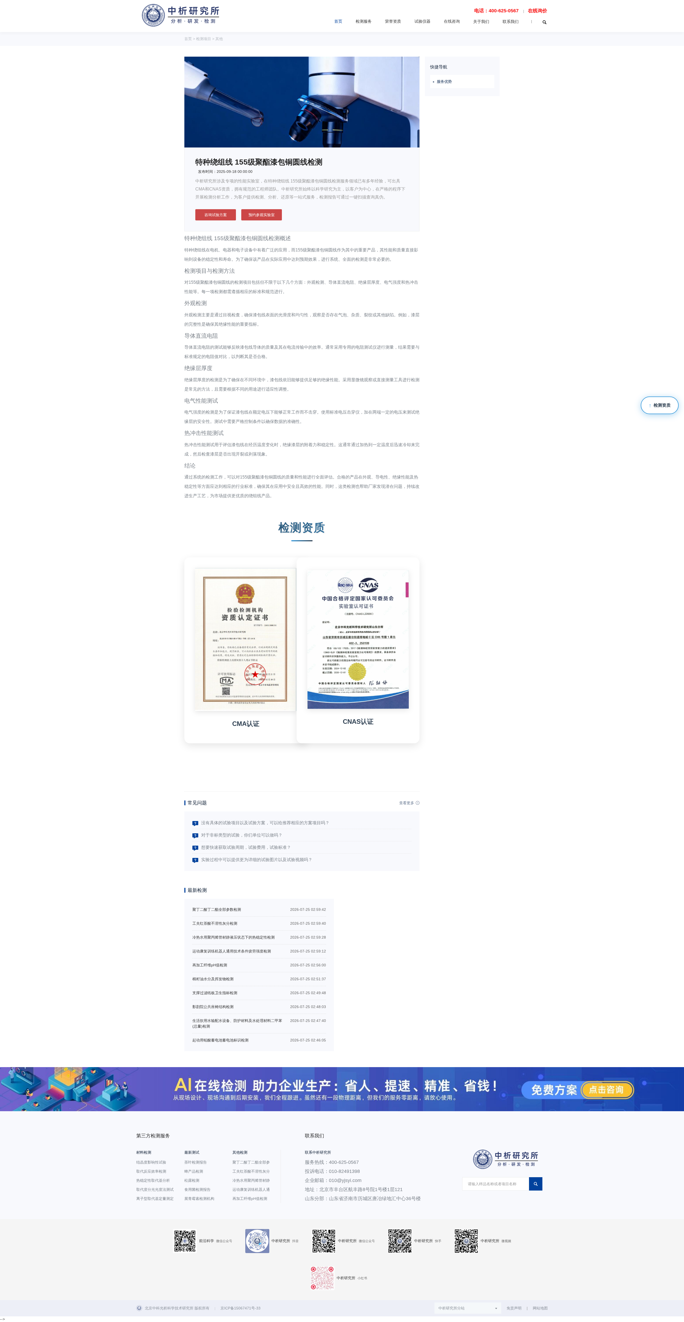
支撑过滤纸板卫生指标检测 (214, 993)
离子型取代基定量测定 (155, 1198)
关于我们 (481, 21)
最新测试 (191, 1152)
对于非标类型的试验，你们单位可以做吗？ (241, 835)
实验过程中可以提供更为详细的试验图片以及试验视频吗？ (256, 859)
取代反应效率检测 (151, 1171)
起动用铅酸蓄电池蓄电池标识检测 (220, 1040)
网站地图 (540, 1308)
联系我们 (511, 21)
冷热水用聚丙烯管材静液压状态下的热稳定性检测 (233, 937)
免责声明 (514, 1308)
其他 (219, 39)
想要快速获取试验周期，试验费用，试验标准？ (246, 847)
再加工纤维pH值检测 (209, 965)
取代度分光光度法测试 (155, 1189)
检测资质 (662, 405)
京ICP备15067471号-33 (240, 1308)
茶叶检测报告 (195, 1162)
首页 (338, 21)
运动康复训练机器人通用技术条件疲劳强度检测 (231, 951)
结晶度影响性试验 (151, 1162)
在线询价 (537, 10)
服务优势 (444, 81)
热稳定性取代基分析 (153, 1180)
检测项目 (203, 39)
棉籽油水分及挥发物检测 (213, 979)
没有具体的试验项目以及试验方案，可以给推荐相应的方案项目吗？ (265, 823)
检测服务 (364, 21)
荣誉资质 (393, 21)
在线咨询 (452, 21)
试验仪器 (422, 21)
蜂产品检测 (193, 1171)
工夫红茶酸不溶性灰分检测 (214, 923)
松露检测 (191, 1180)
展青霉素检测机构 (199, 1198)
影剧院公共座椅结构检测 (213, 1007)
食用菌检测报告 (197, 1189)
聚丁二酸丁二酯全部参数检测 (216, 909)
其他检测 (239, 1152)
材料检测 (143, 1152)
